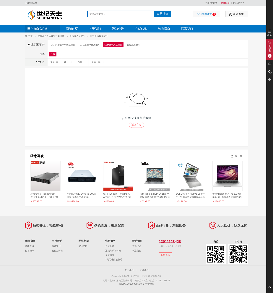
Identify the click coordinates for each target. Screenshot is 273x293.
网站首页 (32, 3)
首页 (30, 36)
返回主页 (136, 124)
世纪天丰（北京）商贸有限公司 (45, 15)
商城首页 (72, 28)
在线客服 (165, 254)
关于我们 (95, 28)
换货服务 (109, 255)
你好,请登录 (211, 2)
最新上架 (96, 62)
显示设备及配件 (77, 36)
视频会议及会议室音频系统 (51, 36)
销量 (52, 62)
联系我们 (187, 28)
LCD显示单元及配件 (90, 44)
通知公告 (118, 28)
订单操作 (29, 250)
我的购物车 (208, 14)
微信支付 (56, 246)
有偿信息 (141, 28)
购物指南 (164, 28)
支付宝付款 (57, 250)
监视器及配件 (133, 44)
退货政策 (109, 246)
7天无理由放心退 (113, 259)
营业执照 (149, 284)
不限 (53, 54)
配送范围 (83, 246)
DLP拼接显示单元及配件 (63, 44)
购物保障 (29, 246)
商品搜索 (162, 13)
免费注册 (225, 2)
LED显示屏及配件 (99, 36)
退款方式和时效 (113, 250)
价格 (80, 62)
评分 (66, 62)
